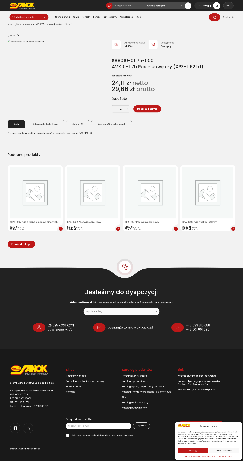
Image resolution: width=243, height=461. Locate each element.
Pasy (27, 24)
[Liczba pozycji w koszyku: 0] (216, 5)
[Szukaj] (109, 6)
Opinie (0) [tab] (77, 124)
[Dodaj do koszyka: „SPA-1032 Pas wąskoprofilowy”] (118, 229)
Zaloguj (206, 5)
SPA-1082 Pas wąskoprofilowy (199, 222)
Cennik (126, 397)
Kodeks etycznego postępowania (197, 375)
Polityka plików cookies (192, 456)
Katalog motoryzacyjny (135, 402)
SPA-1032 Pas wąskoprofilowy (84, 222)
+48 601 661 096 (197, 329)
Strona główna (15, 24)
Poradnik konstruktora (134, 375)
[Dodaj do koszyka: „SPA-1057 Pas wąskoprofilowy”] (176, 229)
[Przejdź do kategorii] (188, 5)
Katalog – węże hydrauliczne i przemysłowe (146, 391)
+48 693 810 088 (198, 325)
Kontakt (70, 391)
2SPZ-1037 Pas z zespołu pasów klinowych (34, 222)
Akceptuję (193, 450)
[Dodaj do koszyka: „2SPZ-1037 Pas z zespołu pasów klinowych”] (61, 229)
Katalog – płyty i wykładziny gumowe (143, 386)
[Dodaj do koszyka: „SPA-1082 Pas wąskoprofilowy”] (233, 229)
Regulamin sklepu (76, 375)
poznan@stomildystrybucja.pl (130, 327)
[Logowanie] (198, 5)
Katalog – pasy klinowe (135, 381)
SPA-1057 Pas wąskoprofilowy (142, 222)
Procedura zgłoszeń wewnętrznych (197, 389)
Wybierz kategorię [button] (25, 17)
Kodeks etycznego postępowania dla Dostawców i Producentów (199, 382)
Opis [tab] (16, 124)
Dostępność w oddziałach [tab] (111, 124)
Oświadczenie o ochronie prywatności (217, 456)
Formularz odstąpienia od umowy (85, 381)
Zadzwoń (228, 17)
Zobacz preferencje (224, 450)
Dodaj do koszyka (147, 108)
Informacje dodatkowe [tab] (45, 124)
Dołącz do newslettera (80, 419)
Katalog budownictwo (134, 407)
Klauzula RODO (74, 386)
